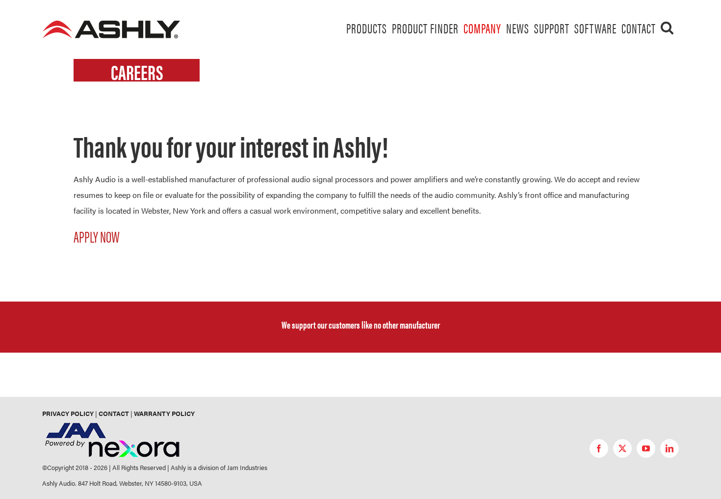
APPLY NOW (97, 236)
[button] (667, 27)
